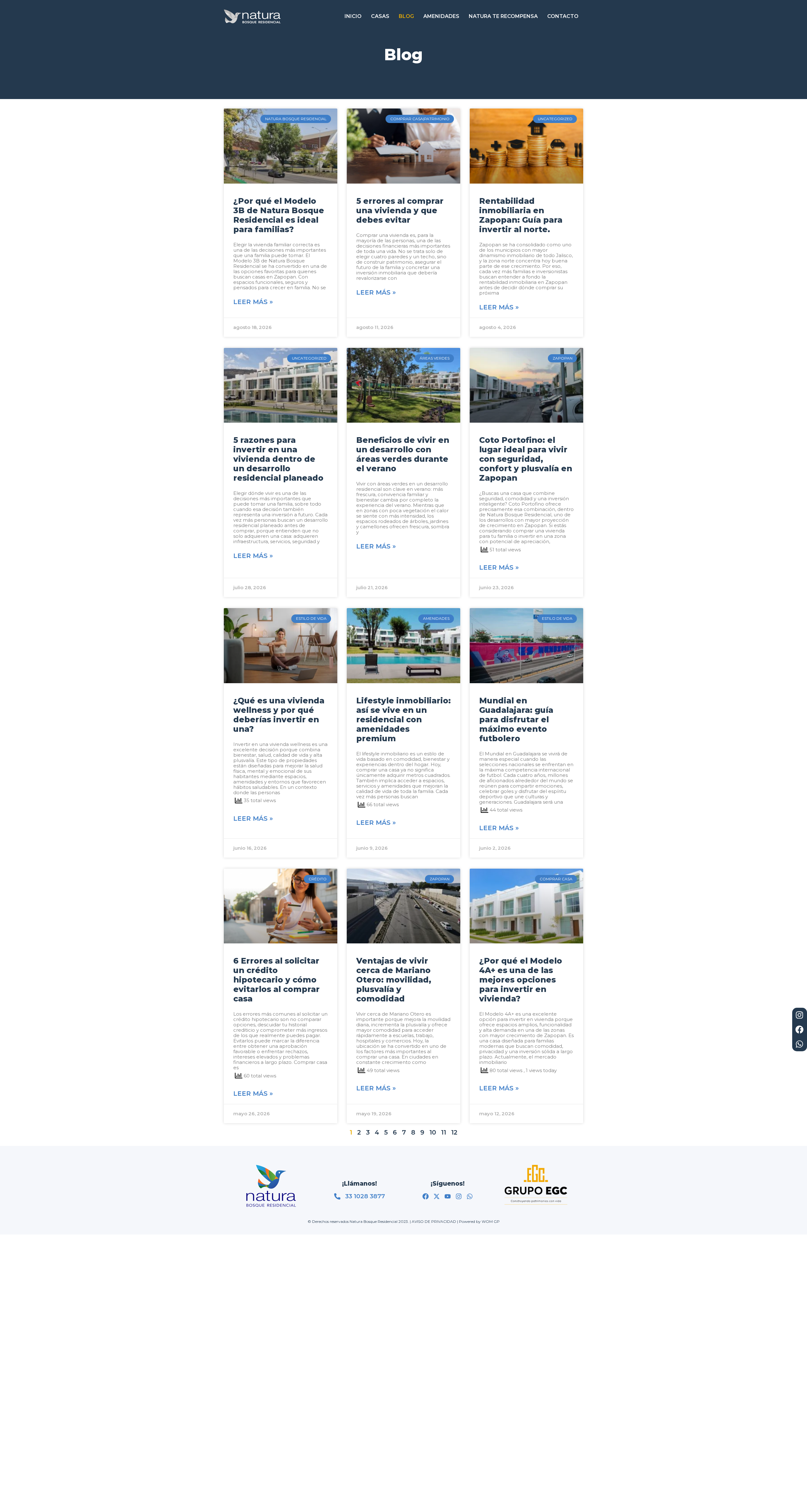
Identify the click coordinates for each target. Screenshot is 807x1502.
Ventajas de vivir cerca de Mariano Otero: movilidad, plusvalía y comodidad (393, 979)
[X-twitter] (436, 1196)
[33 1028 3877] (337, 1196)
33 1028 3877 (365, 1196)
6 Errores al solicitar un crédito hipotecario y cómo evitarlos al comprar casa (276, 979)
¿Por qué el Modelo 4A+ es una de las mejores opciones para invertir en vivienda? (520, 979)
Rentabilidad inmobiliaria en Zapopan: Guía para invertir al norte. (520, 215)
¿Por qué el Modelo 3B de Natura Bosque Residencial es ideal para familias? (278, 215)
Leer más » (253, 302)
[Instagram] (459, 1196)
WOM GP (491, 1221)
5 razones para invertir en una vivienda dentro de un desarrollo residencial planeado (278, 459)
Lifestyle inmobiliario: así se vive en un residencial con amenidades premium (403, 719)
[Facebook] (425, 1196)
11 (443, 1132)
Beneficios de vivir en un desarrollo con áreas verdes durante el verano (402, 454)
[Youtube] (447, 1196)
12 (454, 1132)
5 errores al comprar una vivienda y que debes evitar (400, 210)
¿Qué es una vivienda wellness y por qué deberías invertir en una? (278, 715)
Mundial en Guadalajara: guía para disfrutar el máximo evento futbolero (516, 719)
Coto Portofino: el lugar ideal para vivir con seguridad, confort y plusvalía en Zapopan (525, 459)
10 (432, 1132)
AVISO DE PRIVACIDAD (434, 1221)
